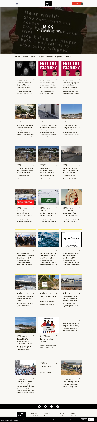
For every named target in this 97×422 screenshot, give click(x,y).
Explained (49, 57)
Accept (90, 419)
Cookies (84, 419)
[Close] (95, 419)
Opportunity (59, 57)
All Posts (18, 57)
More (67, 57)
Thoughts (41, 57)
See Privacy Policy (14, 420)
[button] (16, 3)
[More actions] (34, 80)
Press (33, 57)
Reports (25, 57)
